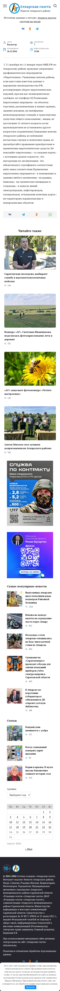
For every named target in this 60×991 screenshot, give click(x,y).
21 (37, 827)
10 (10, 822)
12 (23, 822)
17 (10, 827)
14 (37, 822)
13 (30, 822)
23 (49, 827)
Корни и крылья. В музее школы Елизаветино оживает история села (39, 770)
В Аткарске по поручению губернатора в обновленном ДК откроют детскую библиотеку (35, 698)
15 (43, 822)
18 (17, 827)
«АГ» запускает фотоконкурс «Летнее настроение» (28, 391)
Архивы (11, 789)
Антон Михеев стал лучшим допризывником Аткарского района (27, 446)
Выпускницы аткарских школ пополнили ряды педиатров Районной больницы (38, 597)
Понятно (30, 987)
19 (23, 827)
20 (30, 827)
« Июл (28, 849)
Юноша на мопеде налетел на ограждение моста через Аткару (38, 618)
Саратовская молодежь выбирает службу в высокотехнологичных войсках (26, 277)
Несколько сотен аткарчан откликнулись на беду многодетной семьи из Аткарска (38, 640)
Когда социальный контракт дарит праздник (36, 750)
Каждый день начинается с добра (36, 729)
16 (49, 822)
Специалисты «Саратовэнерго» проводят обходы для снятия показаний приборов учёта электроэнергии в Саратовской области (38, 667)
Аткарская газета (35, 6)
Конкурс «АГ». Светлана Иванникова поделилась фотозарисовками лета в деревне (28, 335)
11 (17, 822)
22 (43, 827)
